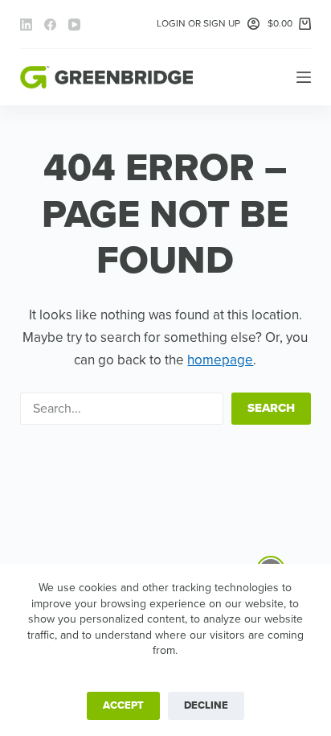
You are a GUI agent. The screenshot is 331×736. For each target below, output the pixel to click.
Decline (206, 705)
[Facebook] (50, 25)
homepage (220, 360)
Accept (123, 705)
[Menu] (303, 77)
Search (271, 408)
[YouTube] (74, 25)
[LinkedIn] (26, 25)
